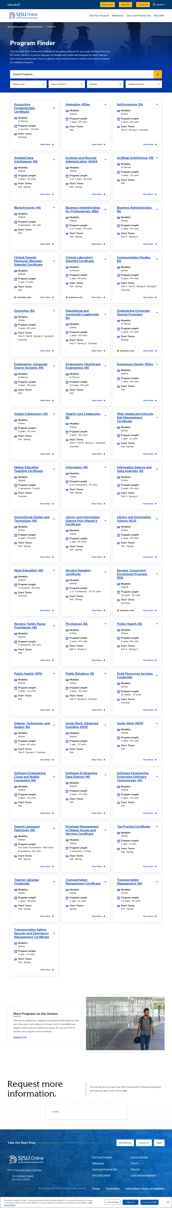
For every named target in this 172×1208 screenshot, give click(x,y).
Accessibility (113, 1188)
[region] (86, 1202)
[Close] (168, 1202)
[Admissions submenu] (117, 17)
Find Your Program (99, 15)
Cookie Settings (112, 1202)
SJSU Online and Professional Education (25, 26)
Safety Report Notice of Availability (145, 1188)
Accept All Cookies (149, 1202)
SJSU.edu (12, 4)
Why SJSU (159, 15)
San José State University (28, 1170)
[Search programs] (158, 74)
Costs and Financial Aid (138, 15)
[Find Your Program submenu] (99, 17)
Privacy (96, 1188)
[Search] (159, 4)
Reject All (130, 1202)
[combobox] (81, 74)
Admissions (117, 15)
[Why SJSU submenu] (158, 17)
